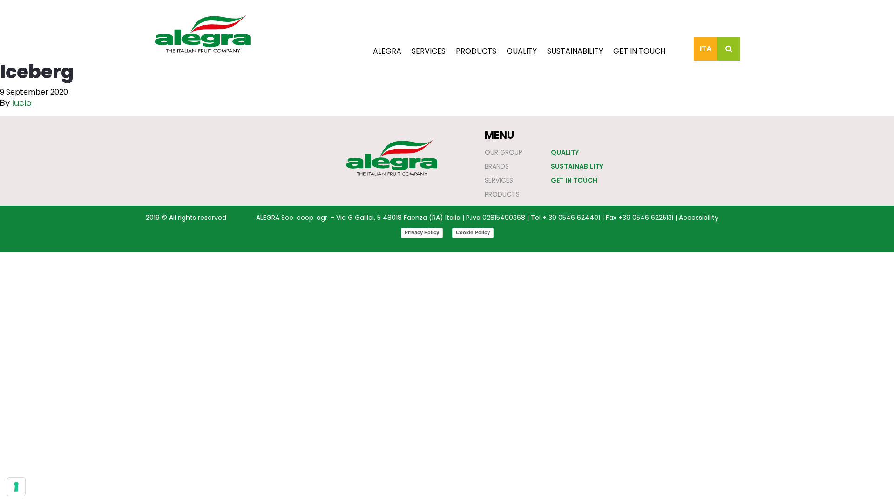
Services (429, 51)
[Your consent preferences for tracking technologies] (16, 487)
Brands (497, 166)
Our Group (503, 152)
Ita (705, 48)
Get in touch (639, 51)
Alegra (387, 51)
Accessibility (698, 217)
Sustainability (575, 51)
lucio (22, 103)
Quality (522, 51)
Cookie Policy (473, 232)
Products (476, 51)
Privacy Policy (422, 232)
